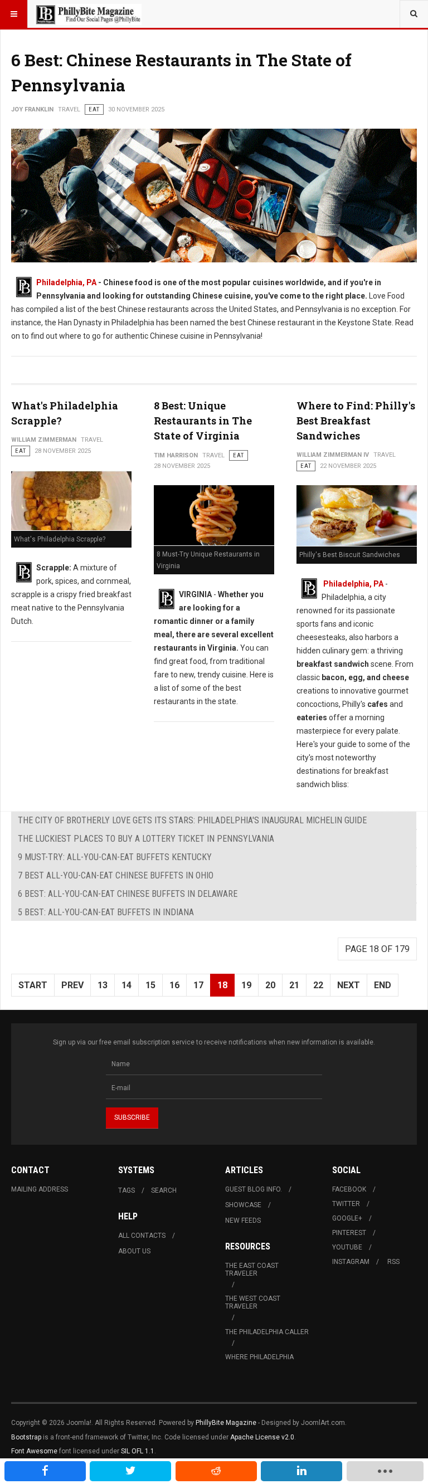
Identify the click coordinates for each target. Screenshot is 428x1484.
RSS (393, 1262)
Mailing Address (39, 1189)
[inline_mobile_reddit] (216, 1471)
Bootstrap (26, 1437)
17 (198, 985)
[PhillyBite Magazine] (88, 14)
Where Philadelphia (259, 1357)
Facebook (349, 1189)
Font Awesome (34, 1451)
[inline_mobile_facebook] (45, 1471)
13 (103, 985)
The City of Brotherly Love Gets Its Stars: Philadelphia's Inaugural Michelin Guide (192, 820)
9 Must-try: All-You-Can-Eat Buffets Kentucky (115, 857)
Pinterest (349, 1233)
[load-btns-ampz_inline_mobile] (385, 1471)
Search (164, 1190)
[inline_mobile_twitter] (130, 1471)
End (382, 985)
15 (150, 985)
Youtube (347, 1247)
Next (348, 985)
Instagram (350, 1262)
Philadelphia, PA (66, 282)
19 (246, 985)
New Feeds (243, 1220)
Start (32, 985)
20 (270, 985)
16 (174, 985)
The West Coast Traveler (252, 1302)
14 (126, 985)
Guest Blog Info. (253, 1189)
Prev (72, 985)
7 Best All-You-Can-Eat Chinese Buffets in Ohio (115, 875)
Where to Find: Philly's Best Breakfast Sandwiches (355, 420)
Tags (126, 1190)
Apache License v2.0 (262, 1437)
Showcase (243, 1205)
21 (294, 985)
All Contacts (142, 1235)
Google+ (347, 1218)
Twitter (346, 1204)
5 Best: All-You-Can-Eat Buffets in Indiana (106, 912)
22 (318, 985)
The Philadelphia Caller (267, 1332)
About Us (134, 1251)
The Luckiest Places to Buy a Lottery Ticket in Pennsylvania (146, 838)
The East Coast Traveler (252, 1269)
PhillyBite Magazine (226, 1423)
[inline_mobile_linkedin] (301, 1471)
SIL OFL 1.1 (137, 1451)
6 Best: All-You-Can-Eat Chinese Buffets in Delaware (127, 894)
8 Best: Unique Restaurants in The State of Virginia (203, 420)
